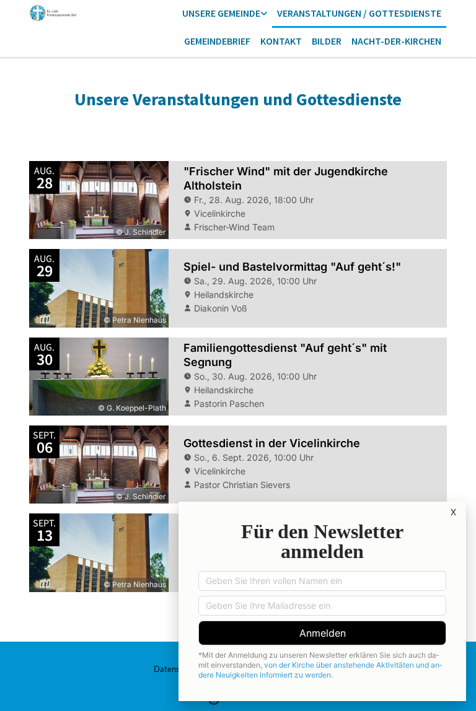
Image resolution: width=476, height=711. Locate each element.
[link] (224, 14)
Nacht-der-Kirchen (396, 41)
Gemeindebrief (217, 41)
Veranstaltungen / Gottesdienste (359, 13)
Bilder (327, 41)
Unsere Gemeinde (221, 13)
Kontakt (281, 41)
